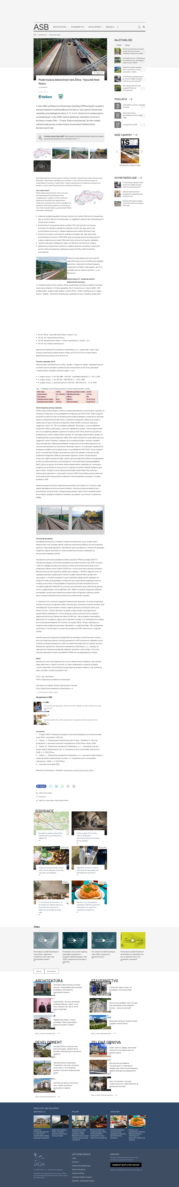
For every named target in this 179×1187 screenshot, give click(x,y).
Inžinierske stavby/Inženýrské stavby (78, 770)
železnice (42, 797)
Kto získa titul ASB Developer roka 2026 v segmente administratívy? (103, 954)
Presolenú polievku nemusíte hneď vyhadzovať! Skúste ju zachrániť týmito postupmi (118, 1134)
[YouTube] (62, 786)
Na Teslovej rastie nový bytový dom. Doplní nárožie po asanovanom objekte (65, 1085)
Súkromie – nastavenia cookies (83, 1181)
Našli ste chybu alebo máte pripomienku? (54, 800)
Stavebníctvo (77, 27)
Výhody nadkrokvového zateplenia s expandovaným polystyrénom (71, 720)
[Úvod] (41, 27)
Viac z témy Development (45, 1097)
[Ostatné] (118, 27)
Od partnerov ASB (125, 177)
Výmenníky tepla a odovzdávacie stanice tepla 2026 (132, 115)
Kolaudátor (51, 971)
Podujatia (120, 99)
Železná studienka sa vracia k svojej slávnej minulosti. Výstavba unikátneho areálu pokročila (133, 51)
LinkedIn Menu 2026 (130, 124)
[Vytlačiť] (74, 786)
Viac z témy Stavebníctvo (101, 1033)
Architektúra (59, 27)
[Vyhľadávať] (143, 27)
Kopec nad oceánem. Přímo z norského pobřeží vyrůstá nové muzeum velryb (59, 1133)
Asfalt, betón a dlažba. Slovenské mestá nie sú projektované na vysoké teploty (122, 1050)
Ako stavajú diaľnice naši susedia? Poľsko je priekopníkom (132, 88)
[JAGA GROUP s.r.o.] (39, 1159)
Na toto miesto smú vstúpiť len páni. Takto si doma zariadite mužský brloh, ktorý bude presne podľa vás (98, 1134)
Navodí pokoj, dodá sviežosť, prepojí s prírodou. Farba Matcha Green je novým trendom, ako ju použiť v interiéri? (80, 1135)
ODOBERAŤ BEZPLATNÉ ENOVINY (126, 1165)
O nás (74, 1158)
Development (94, 27)
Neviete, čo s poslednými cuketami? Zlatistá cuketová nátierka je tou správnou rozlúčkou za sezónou (137, 1135)
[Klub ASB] (139, 27)
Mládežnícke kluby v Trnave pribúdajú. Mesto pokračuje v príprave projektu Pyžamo (65, 1022)
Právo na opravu (78, 1173)
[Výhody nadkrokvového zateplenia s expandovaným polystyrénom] (41, 719)
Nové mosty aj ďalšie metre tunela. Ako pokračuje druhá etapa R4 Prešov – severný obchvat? (123, 1005)
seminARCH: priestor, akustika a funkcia (134, 106)
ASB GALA (110, 27)
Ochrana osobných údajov (82, 1177)
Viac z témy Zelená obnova (102, 1095)
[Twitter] (50, 786)
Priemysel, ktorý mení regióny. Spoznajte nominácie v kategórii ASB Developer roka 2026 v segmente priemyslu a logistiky (75, 956)
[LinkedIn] (56, 786)
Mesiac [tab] (127, 45)
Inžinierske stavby (45, 793)
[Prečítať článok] (46, 940)
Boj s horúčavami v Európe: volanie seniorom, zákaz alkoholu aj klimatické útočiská (123, 1083)
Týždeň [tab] (118, 45)
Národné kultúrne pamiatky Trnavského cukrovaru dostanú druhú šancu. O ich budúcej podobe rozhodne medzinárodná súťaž (66, 1068)
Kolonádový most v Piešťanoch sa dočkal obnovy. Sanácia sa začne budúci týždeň (134, 60)
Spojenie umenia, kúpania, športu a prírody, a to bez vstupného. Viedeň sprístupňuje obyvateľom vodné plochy (132, 69)
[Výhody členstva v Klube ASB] (40, 137)
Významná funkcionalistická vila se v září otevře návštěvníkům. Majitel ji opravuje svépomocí (41, 1134)
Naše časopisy (123, 134)
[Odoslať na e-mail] (68, 786)
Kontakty (75, 1162)
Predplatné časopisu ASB (81, 1166)
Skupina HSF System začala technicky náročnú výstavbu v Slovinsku (133, 203)
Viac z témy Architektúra (45, 1033)
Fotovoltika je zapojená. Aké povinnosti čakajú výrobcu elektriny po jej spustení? (133, 79)
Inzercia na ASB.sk (78, 1169)
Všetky (39, 971)
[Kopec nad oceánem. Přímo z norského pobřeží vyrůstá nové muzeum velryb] (60, 1121)
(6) (99, 73)
